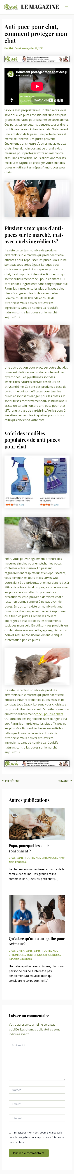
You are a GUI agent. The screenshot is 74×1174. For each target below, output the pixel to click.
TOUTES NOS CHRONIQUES (41, 857)
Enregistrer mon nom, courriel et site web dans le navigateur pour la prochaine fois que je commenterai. (36, 1137)
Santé (20, 857)
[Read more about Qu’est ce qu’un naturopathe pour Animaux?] (37, 914)
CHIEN (20, 950)
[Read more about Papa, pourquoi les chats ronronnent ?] (37, 824)
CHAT (12, 857)
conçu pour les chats (49, 714)
